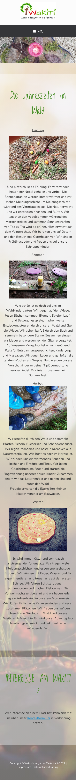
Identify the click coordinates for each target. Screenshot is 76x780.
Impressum (25, 767)
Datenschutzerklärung (45, 767)
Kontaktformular (38, 718)
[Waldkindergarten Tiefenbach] (38, 10)
